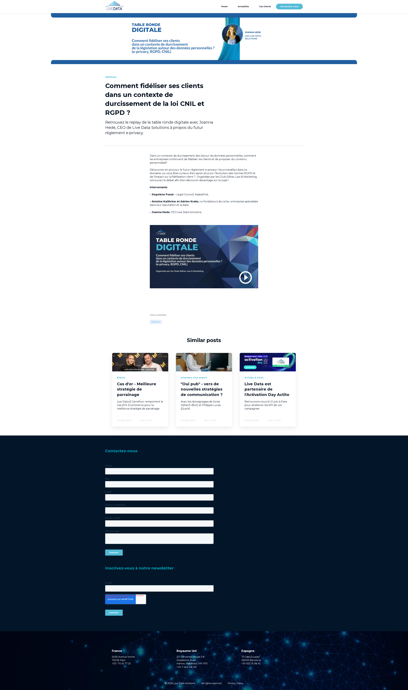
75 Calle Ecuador (250, 657)
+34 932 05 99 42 (250, 663)
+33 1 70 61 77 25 (121, 663)
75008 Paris (118, 660)
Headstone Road (186, 660)
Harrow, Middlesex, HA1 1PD (192, 663)
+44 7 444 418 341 (187, 667)
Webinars (155, 322)
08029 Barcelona (251, 660)
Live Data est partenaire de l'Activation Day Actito (266, 389)
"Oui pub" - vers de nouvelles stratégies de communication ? (201, 389)
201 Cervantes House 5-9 (190, 657)
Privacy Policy (235, 683)
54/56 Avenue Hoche (123, 657)
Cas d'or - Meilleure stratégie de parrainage (136, 389)
